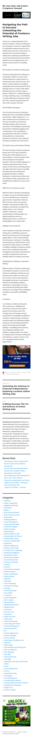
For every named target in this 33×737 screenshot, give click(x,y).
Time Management (10, 678)
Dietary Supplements (11, 545)
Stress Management (11, 668)
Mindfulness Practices (11, 605)
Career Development (11, 522)
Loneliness (8, 595)
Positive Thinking (10, 635)
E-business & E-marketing (13, 550)
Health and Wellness (11, 574)
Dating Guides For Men (12, 534)
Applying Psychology (11, 505)
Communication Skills (11, 524)
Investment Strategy (11, 586)
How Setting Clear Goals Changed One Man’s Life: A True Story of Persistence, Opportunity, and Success (17, 478)
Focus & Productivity (11, 560)
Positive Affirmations (11, 633)
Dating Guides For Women (13, 536)
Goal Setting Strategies (12, 569)
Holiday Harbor (9, 576)
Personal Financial (10, 628)
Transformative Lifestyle (12, 680)
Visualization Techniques (12, 685)
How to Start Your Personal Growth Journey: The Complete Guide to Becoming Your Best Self (16, 471)
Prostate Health (9, 638)
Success (6, 671)
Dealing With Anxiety (11, 538)
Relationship (8, 645)
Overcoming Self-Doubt (12, 623)
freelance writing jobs (13, 374)
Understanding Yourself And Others (16, 683)
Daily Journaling (9, 529)
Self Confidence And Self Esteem (15, 647)
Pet (5, 631)
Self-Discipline (9, 652)
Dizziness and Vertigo (11, 548)
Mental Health (9, 602)
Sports (6, 666)
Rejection (7, 642)
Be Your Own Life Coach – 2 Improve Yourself (16, 7)
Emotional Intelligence (12, 553)
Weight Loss (8, 687)
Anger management (11, 503)
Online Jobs (8, 619)
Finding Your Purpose (11, 557)
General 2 (7, 567)
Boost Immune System (12, 515)
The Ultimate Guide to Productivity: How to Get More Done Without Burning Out (16, 463)
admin (7, 372)
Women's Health (10, 690)
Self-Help (7, 654)
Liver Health (8, 593)
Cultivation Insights (11, 527)
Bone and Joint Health (11, 512)
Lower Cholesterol (10, 597)
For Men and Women (11, 562)
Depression (8, 543)
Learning (7, 588)
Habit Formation (9, 571)
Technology (8, 676)
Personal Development (11, 626)
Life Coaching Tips (10, 590)
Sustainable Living (10, 673)
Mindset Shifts (9, 607)
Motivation (8, 609)
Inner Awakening (10, 583)
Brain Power (8, 517)
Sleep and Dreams (10, 657)
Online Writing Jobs (10, 621)
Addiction (7, 501)
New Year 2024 (9, 612)
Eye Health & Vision (10, 555)
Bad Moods (8, 508)
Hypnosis (7, 579)
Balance (6, 510)
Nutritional (8, 614)
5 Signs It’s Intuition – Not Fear (15, 487)
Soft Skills (7, 659)
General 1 (7, 564)
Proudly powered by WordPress (11, 733)
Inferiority (7, 581)
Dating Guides (9, 531)
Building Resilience (10, 519)
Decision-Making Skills (12, 541)
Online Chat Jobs (9, 616)
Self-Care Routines (10, 650)
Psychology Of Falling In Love (14, 640)
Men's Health (8, 600)
